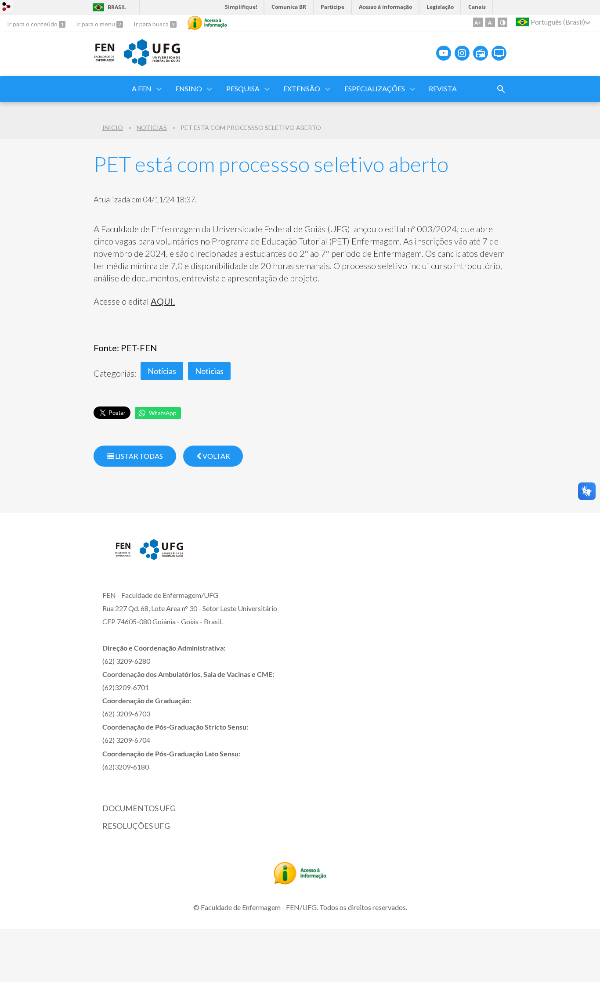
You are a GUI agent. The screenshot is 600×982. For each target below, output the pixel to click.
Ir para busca (152, 24)
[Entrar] (6, 7)
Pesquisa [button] (243, 88)
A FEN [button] (142, 88)
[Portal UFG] (152, 63)
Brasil (117, 7)
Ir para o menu (96, 24)
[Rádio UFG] (480, 53)
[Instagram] (462, 53)
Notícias (152, 127)
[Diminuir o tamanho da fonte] (490, 22)
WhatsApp (163, 413)
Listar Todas (138, 456)
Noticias (209, 371)
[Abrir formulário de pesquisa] (501, 89)
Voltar (215, 456)
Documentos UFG (139, 808)
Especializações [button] (374, 88)
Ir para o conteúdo (33, 24)
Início (112, 127)
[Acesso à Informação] (207, 22)
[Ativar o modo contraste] (502, 22)
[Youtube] (443, 53)
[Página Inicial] (104, 60)
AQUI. (163, 301)
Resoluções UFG (136, 826)
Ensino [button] (188, 88)
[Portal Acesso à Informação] (300, 881)
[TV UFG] (499, 53)
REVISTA (443, 88)
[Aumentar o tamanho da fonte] (478, 22)
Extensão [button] (301, 88)
